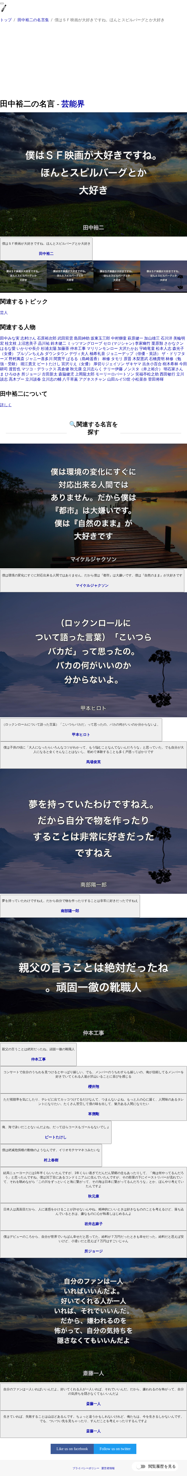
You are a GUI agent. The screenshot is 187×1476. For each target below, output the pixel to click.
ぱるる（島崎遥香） (83, 359)
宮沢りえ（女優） (77, 364)
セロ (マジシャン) (118, 343)
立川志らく (92, 369)
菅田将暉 (156, 379)
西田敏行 (167, 374)
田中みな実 (9, 338)
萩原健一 (135, 338)
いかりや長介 (28, 348)
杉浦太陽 (48, 348)
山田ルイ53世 (119, 379)
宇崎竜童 (147, 348)
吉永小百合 (152, 364)
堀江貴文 (28, 364)
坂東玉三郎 (100, 338)
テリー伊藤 (113, 369)
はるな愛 (8, 348)
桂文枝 (11, 343)
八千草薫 (70, 379)
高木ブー (16, 379)
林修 (106, 359)
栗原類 (157, 343)
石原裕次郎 (46, 338)
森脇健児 (66, 374)
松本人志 (163, 348)
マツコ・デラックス (38, 369)
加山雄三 (152, 338)
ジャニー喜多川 (39, 359)
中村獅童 (119, 338)
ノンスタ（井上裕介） (143, 369)
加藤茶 (63, 348)
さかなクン (174, 343)
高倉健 (63, 369)
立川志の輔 (51, 379)
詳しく (6, 405)
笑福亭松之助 (147, 374)
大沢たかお (128, 348)
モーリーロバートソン (114, 374)
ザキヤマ (133, 364)
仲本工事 (78, 348)
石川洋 (166, 338)
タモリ (117, 359)
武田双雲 (65, 338)
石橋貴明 (157, 359)
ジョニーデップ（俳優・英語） (133, 354)
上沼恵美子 (27, 343)
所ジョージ (31, 374)
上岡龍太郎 (84, 374)
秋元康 (76, 369)
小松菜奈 (139, 379)
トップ (6, 20)
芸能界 (73, 103)
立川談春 (33, 379)
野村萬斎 (16, 359)
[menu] (2, 3)
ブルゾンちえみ (30, 354)
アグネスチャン (92, 379)
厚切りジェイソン (109, 364)
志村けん (28, 338)
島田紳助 (82, 338)
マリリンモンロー (102, 348)
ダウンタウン (56, 354)
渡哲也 (14, 369)
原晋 (127, 359)
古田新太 (49, 374)
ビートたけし (48, 364)
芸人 (4, 313)
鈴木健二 (58, 343)
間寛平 (59, 359)
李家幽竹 (142, 343)
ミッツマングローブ (84, 343)
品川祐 (44, 343)
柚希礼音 (97, 354)
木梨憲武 (140, 359)
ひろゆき (12, 374)
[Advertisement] (93, 61)
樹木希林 (170, 364)
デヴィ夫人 (79, 354)
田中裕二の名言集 (33, 20)
